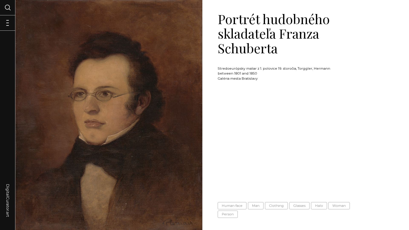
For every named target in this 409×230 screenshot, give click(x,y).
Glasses (299, 206)
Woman (339, 206)
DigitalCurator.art (7, 195)
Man (255, 206)
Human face (232, 206)
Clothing (276, 206)
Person (228, 214)
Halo (319, 206)
